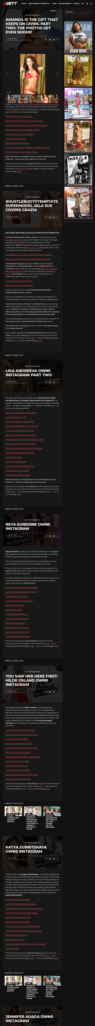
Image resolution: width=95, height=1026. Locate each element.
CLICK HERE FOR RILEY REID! (16, 462)
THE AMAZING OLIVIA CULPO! (17, 596)
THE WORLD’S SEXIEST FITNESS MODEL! (21, 444)
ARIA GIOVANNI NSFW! (14, 610)
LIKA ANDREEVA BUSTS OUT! (16, 417)
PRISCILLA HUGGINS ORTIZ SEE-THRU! (20, 453)
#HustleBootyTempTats (39, 3)
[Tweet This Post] (50, 39)
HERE (23, 169)
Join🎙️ (53, 11)
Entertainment (65, 3)
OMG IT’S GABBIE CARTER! (15, 623)
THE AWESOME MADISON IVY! (17, 614)
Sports (76, 3)
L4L (82, 3)
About (24, 3)
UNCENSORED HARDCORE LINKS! (18, 475)
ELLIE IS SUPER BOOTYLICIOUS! (17, 632)
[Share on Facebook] (46, 39)
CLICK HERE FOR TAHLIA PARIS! (17, 471)
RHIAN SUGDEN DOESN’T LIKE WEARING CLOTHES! (24, 439)
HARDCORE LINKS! (12, 948)
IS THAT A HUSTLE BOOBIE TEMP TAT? (20, 431)
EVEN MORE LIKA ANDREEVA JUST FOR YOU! (22, 426)
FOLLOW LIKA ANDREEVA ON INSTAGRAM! (21, 413)
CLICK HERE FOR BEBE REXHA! (17, 619)
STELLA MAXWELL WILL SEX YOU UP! (19, 601)
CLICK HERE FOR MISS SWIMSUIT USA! (20, 466)
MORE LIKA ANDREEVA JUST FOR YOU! (20, 422)
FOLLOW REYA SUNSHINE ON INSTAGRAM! (21, 588)
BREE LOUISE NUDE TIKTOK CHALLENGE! (21, 435)
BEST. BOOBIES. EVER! (14, 457)
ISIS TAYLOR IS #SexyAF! (15, 605)
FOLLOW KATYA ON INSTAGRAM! (18, 900)
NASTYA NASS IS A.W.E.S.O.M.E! (17, 628)
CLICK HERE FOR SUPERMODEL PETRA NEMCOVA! (24, 448)
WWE (55, 3)
